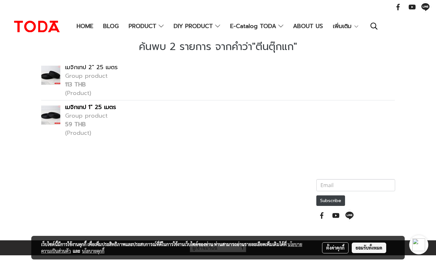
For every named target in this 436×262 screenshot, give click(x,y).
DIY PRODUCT (194, 26)
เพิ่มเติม (343, 26)
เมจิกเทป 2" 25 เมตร (91, 67)
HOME (85, 26)
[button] (374, 26)
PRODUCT (144, 26)
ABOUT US (308, 26)
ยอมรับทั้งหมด (369, 248)
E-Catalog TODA (254, 26)
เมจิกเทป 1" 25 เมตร (90, 107)
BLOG (111, 26)
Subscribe (330, 200)
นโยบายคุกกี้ (93, 251)
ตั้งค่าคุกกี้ (335, 248)
